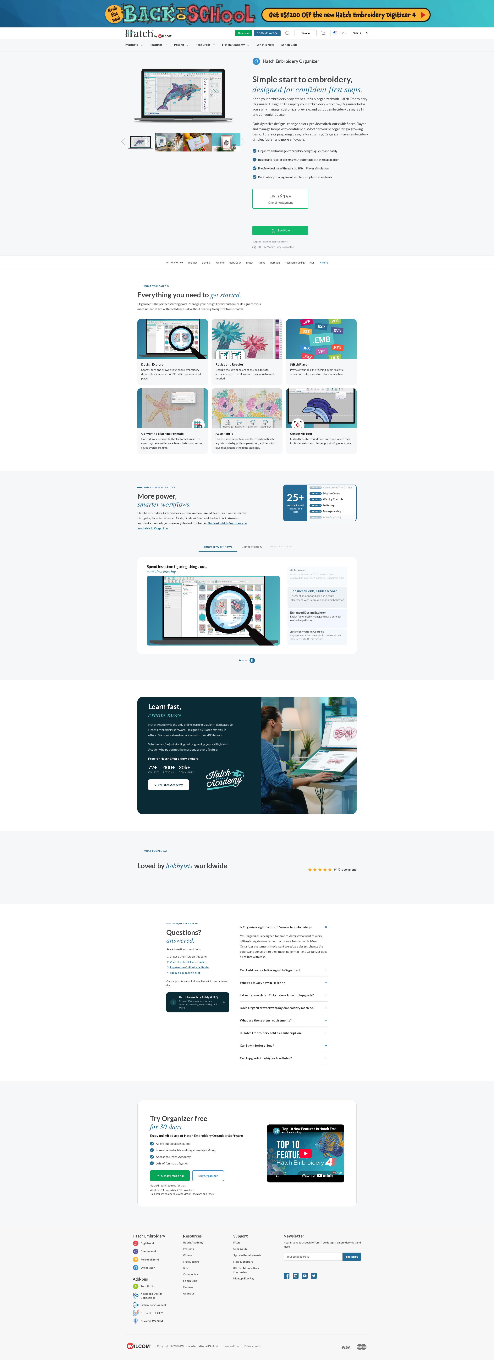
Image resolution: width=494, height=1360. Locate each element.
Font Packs (147, 1286)
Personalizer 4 (149, 1259)
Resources (203, 44)
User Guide (240, 1248)
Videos (187, 1255)
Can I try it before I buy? (257, 1045)
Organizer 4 (148, 1267)
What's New (265, 44)
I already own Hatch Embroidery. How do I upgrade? (277, 995)
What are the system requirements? (266, 1020)
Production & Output (281, 546)
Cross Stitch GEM (151, 1313)
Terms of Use (231, 1346)
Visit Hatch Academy (168, 785)
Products (132, 44)
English (357, 33)
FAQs (236, 1242)
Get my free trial (172, 1175)
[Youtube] (306, 1275)
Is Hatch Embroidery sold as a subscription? (271, 1033)
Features (156, 44)
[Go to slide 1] (240, 661)
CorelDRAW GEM (151, 1321)
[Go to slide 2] (243, 660)
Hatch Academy (233, 44)
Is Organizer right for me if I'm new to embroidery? (276, 927)
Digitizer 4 (147, 1243)
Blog (186, 1268)
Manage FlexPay (243, 1278)
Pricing (179, 44)
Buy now (243, 33)
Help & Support (243, 1261)
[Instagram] (297, 1275)
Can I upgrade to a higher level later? (266, 1058)
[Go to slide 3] (246, 660)
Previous (123, 139)
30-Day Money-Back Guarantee (246, 1270)
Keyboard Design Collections (151, 1295)
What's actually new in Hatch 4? (262, 982)
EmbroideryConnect (153, 1304)
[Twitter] (315, 1275)
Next (243, 139)
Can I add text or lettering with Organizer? (270, 970)
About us (189, 1293)
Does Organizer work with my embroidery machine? (277, 1008)
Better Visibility (252, 546)
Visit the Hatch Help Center (188, 962)
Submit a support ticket (185, 972)
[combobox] (360, 33)
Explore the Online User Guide (189, 967)
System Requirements (247, 1255)
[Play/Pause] (252, 660)
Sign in (305, 33)
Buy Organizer (208, 1175)
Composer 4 (148, 1251)
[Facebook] (288, 1275)
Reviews (188, 1287)
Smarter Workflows (218, 546)
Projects (188, 1248)
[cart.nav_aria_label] (323, 33)
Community (190, 1274)
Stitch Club (289, 44)
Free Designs (191, 1261)
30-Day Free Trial (267, 33)
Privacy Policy (252, 1346)
